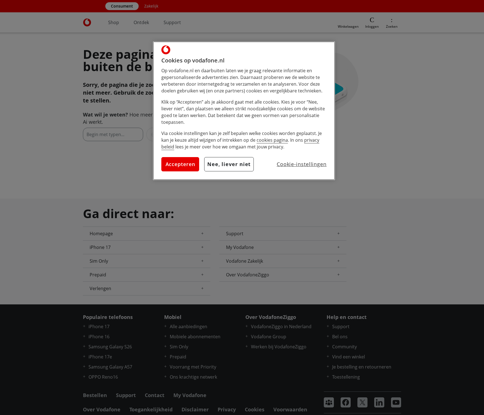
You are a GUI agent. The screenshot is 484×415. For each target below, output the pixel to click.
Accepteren (180, 164)
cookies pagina (272, 140)
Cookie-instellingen (302, 164)
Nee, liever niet (229, 164)
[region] (244, 110)
